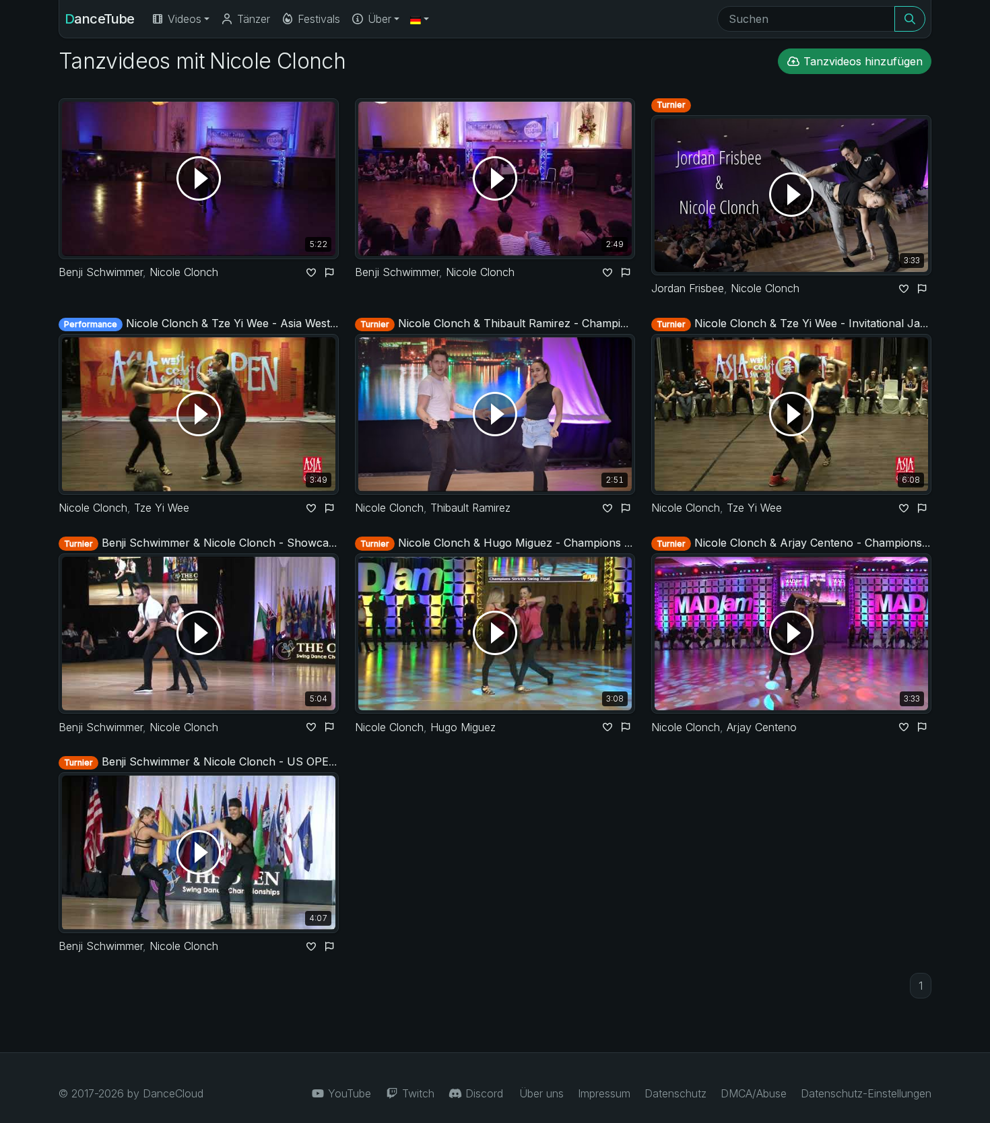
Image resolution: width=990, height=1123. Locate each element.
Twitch (416, 1093)
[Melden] (330, 272)
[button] (419, 18)
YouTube (348, 1093)
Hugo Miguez (463, 727)
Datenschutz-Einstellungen (866, 1093)
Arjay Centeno (762, 727)
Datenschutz (675, 1093)
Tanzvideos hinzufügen (861, 61)
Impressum (604, 1093)
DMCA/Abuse (754, 1093)
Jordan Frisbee (687, 288)
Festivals (317, 19)
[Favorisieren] (311, 272)
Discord (482, 1093)
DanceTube (100, 19)
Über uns (541, 1093)
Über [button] (377, 19)
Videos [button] (182, 19)
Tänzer (252, 19)
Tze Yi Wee (161, 507)
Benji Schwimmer (101, 272)
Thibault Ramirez (470, 507)
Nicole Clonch (184, 272)
